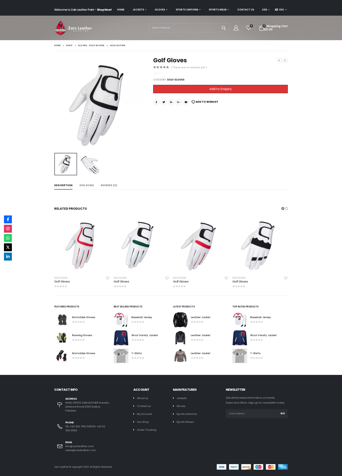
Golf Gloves (175, 79)
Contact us (144, 406)
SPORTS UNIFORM (187, 9)
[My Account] (236, 27)
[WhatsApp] (8, 238)
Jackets (138, 9)
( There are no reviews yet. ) (189, 67)
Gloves (160, 9)
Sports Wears (185, 422)
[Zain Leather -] (73, 28)
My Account (144, 414)
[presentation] (55, 104)
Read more (103, 224)
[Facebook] (8, 219)
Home (120, 9)
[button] (283, 208)
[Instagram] (8, 229)
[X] (8, 247)
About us (142, 398)
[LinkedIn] (8, 257)
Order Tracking (146, 430)
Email (186, 102)
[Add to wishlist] (108, 278)
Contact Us (245, 9)
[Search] (224, 28)
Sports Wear (218, 9)
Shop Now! (104, 10)
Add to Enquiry (220, 89)
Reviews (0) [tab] (109, 185)
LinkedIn (171, 102)
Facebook (156, 102)
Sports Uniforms (187, 414)
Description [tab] (63, 185)
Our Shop (143, 422)
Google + (178, 102)
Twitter (164, 102)
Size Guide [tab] (86, 185)
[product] (82, 245)
